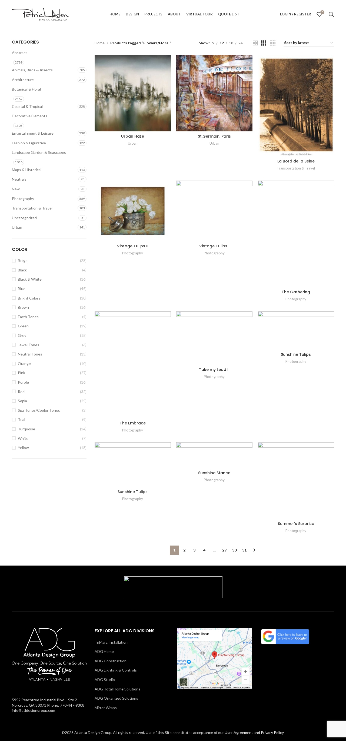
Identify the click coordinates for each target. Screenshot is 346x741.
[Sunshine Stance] (214, 455)
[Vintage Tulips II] (133, 211)
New (16, 189)
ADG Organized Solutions (116, 698)
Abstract (19, 52)
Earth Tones (28, 316)
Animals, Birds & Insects (32, 70)
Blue (21, 288)
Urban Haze (132, 136)
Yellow (23, 447)
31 (244, 550)
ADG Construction (111, 661)
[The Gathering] (296, 234)
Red (21, 391)
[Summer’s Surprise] (296, 480)
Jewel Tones (28, 345)
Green (23, 326)
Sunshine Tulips (296, 354)
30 (234, 550)
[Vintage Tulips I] (214, 211)
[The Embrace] (133, 364)
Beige (23, 260)
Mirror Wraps (106, 707)
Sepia (22, 400)
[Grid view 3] (263, 43)
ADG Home (104, 651)
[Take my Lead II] (214, 338)
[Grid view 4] (272, 43)
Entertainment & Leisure (33, 133)
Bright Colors (29, 298)
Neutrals (19, 179)
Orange (24, 363)
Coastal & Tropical (27, 106)
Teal (21, 419)
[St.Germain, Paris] (214, 93)
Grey (22, 335)
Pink (21, 372)
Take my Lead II (214, 369)
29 (224, 550)
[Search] (331, 14)
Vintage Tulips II (132, 246)
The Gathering (296, 292)
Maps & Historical (26, 169)
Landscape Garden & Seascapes (39, 152)
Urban (17, 227)
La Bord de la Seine (296, 161)
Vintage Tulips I (214, 246)
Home (100, 43)
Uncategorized (24, 217)
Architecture (23, 79)
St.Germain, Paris (214, 136)
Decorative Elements (29, 116)
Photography (23, 198)
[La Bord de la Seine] (296, 105)
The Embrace (133, 423)
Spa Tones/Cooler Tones (39, 410)
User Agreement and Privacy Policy (254, 732)
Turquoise (26, 429)
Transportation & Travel (32, 208)
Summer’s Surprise (296, 523)
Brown (23, 307)
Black (22, 270)
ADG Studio (105, 679)
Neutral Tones (30, 354)
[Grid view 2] (255, 43)
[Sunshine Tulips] (296, 330)
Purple (23, 382)
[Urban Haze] (133, 93)
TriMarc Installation (111, 642)
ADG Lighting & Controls (116, 670)
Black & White (30, 279)
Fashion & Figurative (29, 143)
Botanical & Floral (26, 89)
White (23, 438)
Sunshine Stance (214, 473)
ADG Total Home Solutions (117, 689)
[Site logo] (40, 13)
